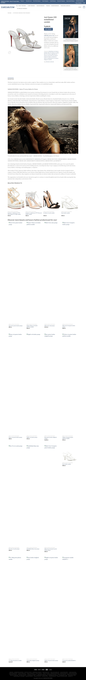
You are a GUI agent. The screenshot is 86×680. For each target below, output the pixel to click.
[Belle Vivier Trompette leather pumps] (69, 272)
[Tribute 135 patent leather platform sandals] (69, 384)
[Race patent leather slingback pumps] (51, 384)
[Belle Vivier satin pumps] (51, 272)
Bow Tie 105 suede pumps (14, 548)
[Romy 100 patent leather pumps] (16, 384)
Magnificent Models (52, 674)
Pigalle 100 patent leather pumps (51, 660)
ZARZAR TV (70, 676)
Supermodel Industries (42, 675)
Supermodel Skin (63, 675)
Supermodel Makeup (70, 1)
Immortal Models (42, 674)
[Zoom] (9, 52)
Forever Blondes (73, 673)
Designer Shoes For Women (49, 52)
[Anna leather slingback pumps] (34, 607)
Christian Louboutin (50, 61)
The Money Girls (72, 675)
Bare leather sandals (65, 213)
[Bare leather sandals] (69, 453)
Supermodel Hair (31, 675)
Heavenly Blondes (22, 674)
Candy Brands (31, 5)
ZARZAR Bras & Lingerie (19, 676)
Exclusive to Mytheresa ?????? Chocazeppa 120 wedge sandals (14, 213)
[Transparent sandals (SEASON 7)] (69, 607)
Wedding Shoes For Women (52, 58)
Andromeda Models (19, 672)
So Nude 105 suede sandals (48, 213)
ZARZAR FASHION (79, 1)
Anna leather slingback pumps (33, 660)
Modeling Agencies (65, 5)
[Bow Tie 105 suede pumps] (16, 495)
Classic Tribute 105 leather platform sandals (32, 326)
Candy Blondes (72, 672)
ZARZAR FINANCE (37, 676)
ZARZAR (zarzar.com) (49, 35)
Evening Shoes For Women (21, 13)
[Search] (17, 5)
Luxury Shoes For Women (52, 55)
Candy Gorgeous (45, 1)
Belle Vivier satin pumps (49, 325)
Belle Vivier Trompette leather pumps (68, 326)
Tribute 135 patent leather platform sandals (67, 438)
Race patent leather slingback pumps (50, 438)
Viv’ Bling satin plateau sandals (15, 660)
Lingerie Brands (55, 5)
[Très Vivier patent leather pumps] (16, 272)
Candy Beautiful (64, 672)
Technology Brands (22, 8)
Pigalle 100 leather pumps (32, 437)
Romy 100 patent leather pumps (15, 437)
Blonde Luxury (28, 672)
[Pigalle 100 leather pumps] (34, 384)
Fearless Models (64, 673)
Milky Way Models (62, 674)
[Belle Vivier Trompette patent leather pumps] (51, 495)
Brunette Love (29, 1)
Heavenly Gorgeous (61, 1)
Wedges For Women (48, 59)
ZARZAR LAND (45, 676)
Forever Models (13, 674)
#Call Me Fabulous (37, 1)
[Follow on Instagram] (84, 3)
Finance (48, 5)
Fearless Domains (55, 673)
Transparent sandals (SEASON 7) (69, 660)
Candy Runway (53, 1)
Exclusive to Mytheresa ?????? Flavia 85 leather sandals (34, 213)
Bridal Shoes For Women (53, 51)
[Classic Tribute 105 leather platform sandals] (34, 272)
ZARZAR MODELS (52, 676)
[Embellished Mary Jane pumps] (34, 495)
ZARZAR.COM (7, 7)
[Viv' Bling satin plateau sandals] (16, 607)
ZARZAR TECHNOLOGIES (62, 676)
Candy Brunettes (13, 673)
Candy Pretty (39, 673)
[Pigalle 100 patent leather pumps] (51, 607)
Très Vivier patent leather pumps (15, 325)
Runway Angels (22, 675)
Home (9, 13)
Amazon (22, 1)
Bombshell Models (37, 672)
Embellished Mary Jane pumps (33, 548)
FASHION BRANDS (40, 5)
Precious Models (14, 675)
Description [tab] (11, 79)
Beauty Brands (22, 5)
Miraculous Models (72, 674)
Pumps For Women (48, 56)
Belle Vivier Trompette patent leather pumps (50, 549)
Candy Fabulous (22, 673)
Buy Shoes (48, 29)
